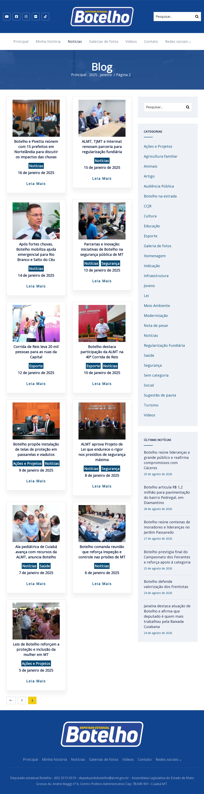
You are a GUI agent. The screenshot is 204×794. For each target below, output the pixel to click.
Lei (146, 295)
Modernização (156, 315)
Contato (151, 41)
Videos (149, 415)
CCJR (147, 206)
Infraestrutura (156, 275)
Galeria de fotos (157, 245)
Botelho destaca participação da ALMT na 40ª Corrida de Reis (101, 351)
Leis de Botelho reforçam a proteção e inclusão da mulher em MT (36, 649)
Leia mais (36, 183)
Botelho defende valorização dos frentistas (166, 584)
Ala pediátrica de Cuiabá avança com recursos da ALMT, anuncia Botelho (36, 551)
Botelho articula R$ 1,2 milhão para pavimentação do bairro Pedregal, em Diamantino (167, 495)
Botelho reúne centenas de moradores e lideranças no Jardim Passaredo (167, 527)
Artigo (149, 176)
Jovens (149, 285)
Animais (150, 166)
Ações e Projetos (27, 463)
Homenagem (155, 255)
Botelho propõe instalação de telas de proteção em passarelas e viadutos (36, 449)
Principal (20, 41)
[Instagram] (26, 16)
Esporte (36, 365)
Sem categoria (156, 375)
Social (149, 385)
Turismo (151, 405)
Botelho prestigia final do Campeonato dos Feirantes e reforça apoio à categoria (167, 556)
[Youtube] (7, 16)
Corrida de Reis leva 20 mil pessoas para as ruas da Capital (36, 351)
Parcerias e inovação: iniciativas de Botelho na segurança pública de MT (102, 249)
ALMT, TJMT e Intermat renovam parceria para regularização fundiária (102, 146)
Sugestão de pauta (160, 395)
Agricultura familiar (161, 156)
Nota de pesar (156, 325)
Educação (152, 226)
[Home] (102, 16)
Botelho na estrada (160, 196)
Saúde (45, 566)
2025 (93, 74)
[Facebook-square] (16, 16)
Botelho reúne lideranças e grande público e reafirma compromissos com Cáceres (167, 460)
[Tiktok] (45, 16)
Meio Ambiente (157, 305)
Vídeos (131, 41)
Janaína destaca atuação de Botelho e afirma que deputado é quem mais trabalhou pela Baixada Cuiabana (167, 616)
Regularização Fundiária (164, 345)
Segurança (111, 263)
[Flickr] (35, 16)
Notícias (75, 41)
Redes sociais (176, 41)
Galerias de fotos (103, 41)
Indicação (152, 265)
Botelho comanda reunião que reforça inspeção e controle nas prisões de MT (102, 551)
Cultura (150, 216)
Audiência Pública (159, 186)
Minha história (48, 41)
